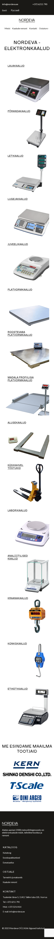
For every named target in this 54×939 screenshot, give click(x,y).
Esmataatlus (8, 862)
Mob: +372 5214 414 (12, 907)
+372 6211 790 (40, 4)
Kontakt (33, 28)
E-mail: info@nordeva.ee (14, 911)
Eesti (4, 10)
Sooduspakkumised (11, 858)
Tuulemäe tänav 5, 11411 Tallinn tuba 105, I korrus (25, 897)
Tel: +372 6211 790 (11, 902)
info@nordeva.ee (10, 4)
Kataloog (7, 853)
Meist (7, 28)
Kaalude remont (19, 28)
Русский (15, 10)
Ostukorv (43, 28)
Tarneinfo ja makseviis (12, 877)
